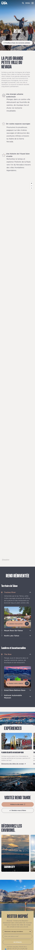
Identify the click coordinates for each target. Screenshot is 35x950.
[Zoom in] (31, 183)
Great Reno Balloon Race (14, 690)
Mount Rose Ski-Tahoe (13, 630)
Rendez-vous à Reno (18, 810)
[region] (17, 371)
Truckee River (10, 592)
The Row (7, 654)
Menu (27, 3)
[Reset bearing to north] (31, 188)
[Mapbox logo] (5, 560)
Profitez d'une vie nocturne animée (17, 43)
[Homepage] (4, 4)
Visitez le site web (16, 804)
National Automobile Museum (13, 696)
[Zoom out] (31, 186)
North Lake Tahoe (11, 636)
